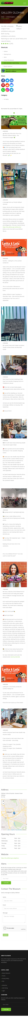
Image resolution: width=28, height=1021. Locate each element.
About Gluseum (6, 973)
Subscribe (6, 882)
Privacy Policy (5, 978)
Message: (5, 913)
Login (3, 990)
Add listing (5, 988)
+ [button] (3, 801)
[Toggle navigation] (24, 3)
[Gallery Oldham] (14, 813)
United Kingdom (10, 17)
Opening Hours (7, 54)
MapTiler (13, 829)
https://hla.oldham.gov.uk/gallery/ (10, 858)
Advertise (4, 985)
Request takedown (8, 66)
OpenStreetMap (19, 829)
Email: (4, 905)
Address (6, 51)
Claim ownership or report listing (11, 63)
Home (2, 17)
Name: (4, 897)
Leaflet (8, 829)
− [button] (3, 803)
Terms (3, 976)
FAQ (3, 981)
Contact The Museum (9, 60)
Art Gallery (6, 99)
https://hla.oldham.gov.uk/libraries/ (12, 227)
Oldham (19, 17)
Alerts (5, 57)
